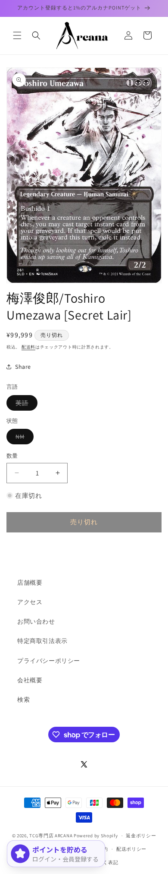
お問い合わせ (36, 621)
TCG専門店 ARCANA (50, 836)
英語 (25, 405)
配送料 (28, 347)
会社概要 (29, 680)
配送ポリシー (131, 849)
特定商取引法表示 (42, 641)
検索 (23, 699)
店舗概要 (29, 582)
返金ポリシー (141, 836)
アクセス (29, 602)
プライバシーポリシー (48, 661)
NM (23, 438)
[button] (17, 35)
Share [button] (23, 366)
